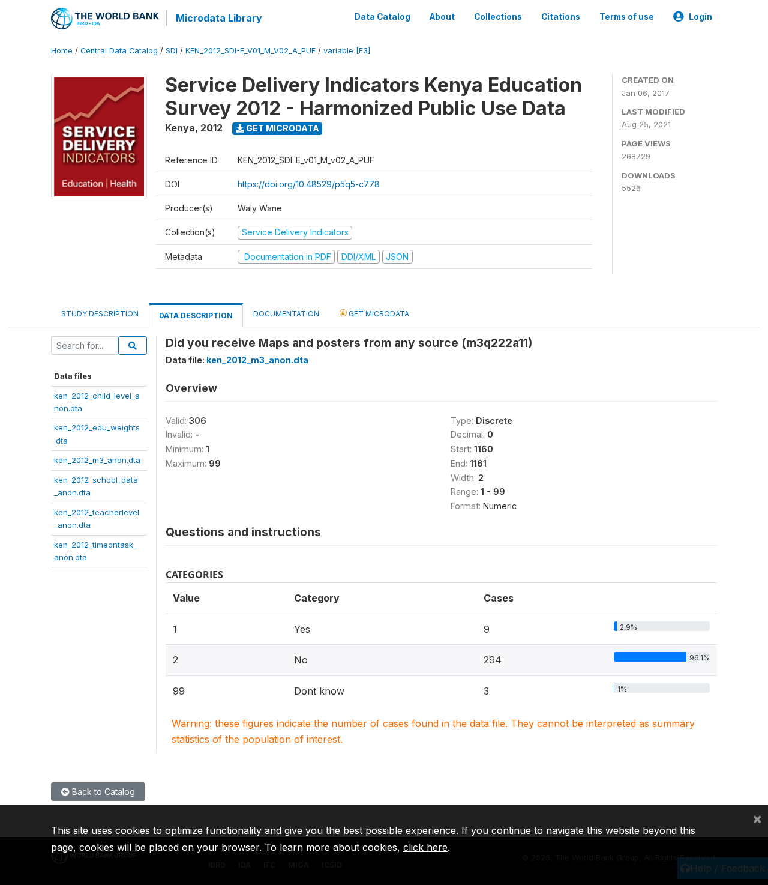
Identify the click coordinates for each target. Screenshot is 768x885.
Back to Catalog (102, 792)
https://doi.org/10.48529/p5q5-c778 (309, 184)
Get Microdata (281, 128)
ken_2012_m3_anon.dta (97, 460)
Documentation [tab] (286, 313)
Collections (498, 17)
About (442, 17)
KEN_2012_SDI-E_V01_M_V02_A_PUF (250, 50)
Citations (560, 17)
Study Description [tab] (100, 313)
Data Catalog (382, 17)
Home (62, 50)
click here (425, 847)
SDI (172, 50)
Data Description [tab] (196, 315)
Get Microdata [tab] (378, 313)
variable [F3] (346, 50)
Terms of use (626, 17)
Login (700, 17)
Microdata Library (219, 18)
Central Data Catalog (119, 50)
